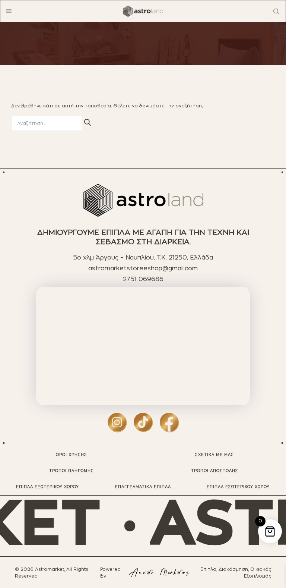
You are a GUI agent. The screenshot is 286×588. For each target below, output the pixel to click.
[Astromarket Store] (143, 11)
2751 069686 (143, 279)
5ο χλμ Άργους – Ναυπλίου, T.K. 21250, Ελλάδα (143, 258)
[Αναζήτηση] (87, 122)
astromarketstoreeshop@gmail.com (143, 268)
